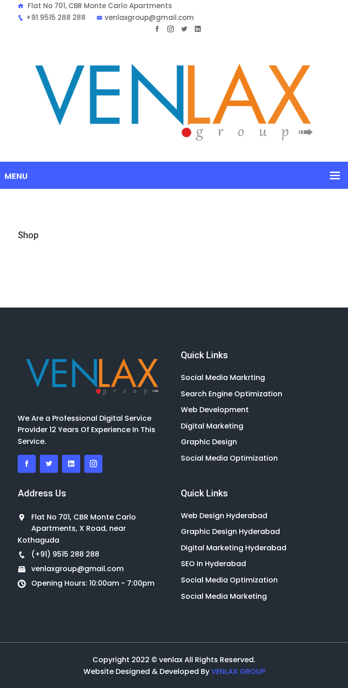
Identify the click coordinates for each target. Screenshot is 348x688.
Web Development (215, 409)
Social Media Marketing (224, 596)
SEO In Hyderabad (213, 563)
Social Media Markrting (223, 377)
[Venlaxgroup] (174, 97)
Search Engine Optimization (231, 394)
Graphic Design (209, 442)
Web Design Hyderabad (224, 515)
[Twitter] (184, 29)
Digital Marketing (212, 426)
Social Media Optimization (229, 458)
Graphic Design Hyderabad (230, 531)
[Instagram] (170, 29)
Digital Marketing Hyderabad (233, 548)
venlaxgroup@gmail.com (149, 17)
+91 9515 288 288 (56, 17)
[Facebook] (157, 29)
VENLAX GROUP (238, 671)
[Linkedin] (197, 29)
